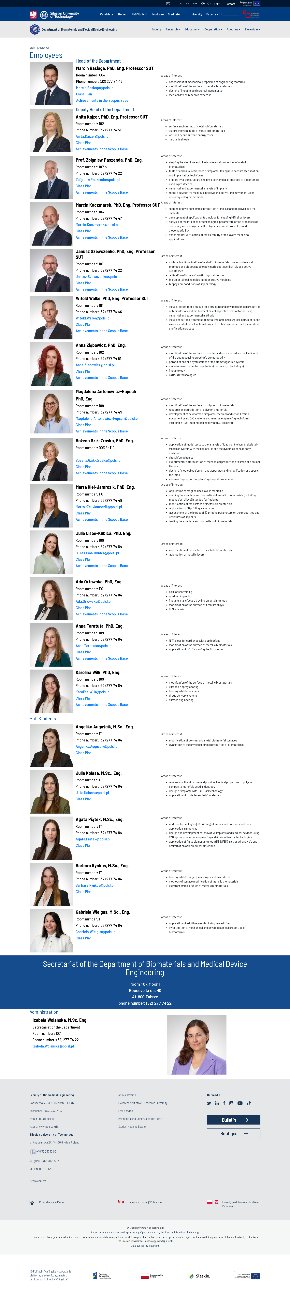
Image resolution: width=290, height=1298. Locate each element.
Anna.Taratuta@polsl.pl (94, 645)
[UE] (248, 3)
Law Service (125, 1110)
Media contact (38, 1181)
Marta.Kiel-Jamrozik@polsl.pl (99, 506)
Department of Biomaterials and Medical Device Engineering (79, 29)
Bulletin (229, 1120)
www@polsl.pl (164, 1240)
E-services (251, 29)
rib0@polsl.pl (45, 1118)
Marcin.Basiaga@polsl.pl (95, 87)
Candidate (106, 14)
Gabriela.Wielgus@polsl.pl (96, 931)
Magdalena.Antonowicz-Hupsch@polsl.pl (107, 418)
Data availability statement (145, 1245)
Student (122, 14)
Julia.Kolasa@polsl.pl (92, 792)
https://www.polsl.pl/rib (44, 1126)
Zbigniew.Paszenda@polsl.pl (98, 179)
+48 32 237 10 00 (46, 1151)
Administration (127, 1095)
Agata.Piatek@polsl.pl (93, 838)
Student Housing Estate (132, 1126)
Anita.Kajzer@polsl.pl (92, 136)
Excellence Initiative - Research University (142, 1103)
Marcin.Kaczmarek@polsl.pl (97, 224)
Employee (158, 14)
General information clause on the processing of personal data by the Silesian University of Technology (145, 1232)
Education (191, 29)
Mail (168, 4)
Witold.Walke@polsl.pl (93, 318)
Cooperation (212, 29)
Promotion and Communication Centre (140, 1118)
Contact (230, 4)
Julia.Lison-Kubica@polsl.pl (97, 552)
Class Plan (84, 93)
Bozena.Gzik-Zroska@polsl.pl (98, 460)
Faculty (211, 14)
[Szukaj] (221, 14)
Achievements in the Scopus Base (102, 100)
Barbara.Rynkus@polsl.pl (95, 885)
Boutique (229, 1133)
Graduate (174, 14)
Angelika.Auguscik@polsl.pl (97, 746)
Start (32, 47)
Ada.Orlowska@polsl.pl (93, 601)
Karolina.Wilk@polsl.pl (93, 691)
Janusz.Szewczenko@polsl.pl (98, 276)
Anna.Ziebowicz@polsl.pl (95, 364)
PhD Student (139, 14)
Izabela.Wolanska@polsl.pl (53, 1046)
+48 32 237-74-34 (52, 1110)
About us (232, 29)
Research (172, 29)
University (196, 14)
